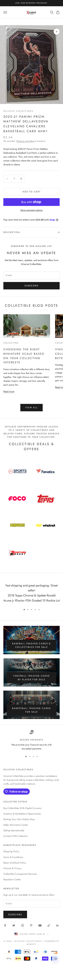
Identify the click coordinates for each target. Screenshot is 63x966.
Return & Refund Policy (14, 862)
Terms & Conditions (13, 857)
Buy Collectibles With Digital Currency (22, 808)
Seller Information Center (15, 825)
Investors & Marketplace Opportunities (22, 813)
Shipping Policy (11, 851)
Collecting (11, 342)
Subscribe (31, 285)
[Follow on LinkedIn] (57, 925)
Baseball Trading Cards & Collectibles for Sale (31, 645)
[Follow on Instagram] (22, 925)
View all (31, 407)
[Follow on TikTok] (48, 925)
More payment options (31, 210)
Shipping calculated (25, 141)
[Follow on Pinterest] (31, 925)
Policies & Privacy (12, 868)
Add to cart (31, 191)
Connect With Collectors (15, 836)
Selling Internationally (13, 830)
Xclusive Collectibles (18, 111)
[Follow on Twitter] (13, 925)
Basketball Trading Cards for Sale (31, 710)
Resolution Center (12, 879)
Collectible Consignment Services (20, 874)
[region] (31, 740)
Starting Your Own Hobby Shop (19, 819)
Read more (8, 391)
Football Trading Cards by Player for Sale (31, 677)
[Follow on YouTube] (40, 925)
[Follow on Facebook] (5, 925)
